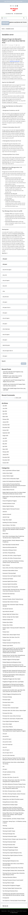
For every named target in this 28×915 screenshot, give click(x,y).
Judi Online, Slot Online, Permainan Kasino (12, 558)
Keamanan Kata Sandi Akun (9, 593)
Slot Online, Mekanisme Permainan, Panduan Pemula (14, 784)
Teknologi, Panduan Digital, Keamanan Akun (12, 888)
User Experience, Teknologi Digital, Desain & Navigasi (14, 900)
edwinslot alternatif (7, 514)
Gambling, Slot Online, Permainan (10, 522)
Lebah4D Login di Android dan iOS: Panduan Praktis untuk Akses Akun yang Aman (13, 1)
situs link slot (6, 296)
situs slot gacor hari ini (8, 350)
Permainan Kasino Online (8, 702)
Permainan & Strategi (7, 697)
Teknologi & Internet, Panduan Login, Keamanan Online (14, 839)
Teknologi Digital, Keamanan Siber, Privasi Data (13, 867)
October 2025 (5, 430)
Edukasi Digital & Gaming (8, 506)
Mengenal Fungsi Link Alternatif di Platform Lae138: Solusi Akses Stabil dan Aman (13, 40)
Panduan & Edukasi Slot (8, 619)
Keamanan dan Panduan (8, 578)
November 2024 (6, 460)
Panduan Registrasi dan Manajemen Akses (12, 662)
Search (3, 361)
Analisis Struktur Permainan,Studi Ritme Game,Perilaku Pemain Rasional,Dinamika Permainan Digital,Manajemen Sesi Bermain (14, 485)
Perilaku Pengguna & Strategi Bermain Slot (12, 694)
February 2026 (6, 419)
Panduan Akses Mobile (8, 622)
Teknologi (5, 825)
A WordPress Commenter (8, 397)
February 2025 (6, 451)
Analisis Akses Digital (7, 473)
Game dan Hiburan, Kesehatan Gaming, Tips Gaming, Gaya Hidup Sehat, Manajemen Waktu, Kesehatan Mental (14, 529)
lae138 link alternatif (15, 61)
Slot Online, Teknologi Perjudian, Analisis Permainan (14, 793)
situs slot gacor (6, 280)
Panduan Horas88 (6, 640)
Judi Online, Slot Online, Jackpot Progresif (12, 555)
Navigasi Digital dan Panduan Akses (10, 614)
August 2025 (5, 435)
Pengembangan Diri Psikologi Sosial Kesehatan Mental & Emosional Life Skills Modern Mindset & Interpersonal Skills (13, 686)
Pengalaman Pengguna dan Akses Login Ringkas (13, 681)
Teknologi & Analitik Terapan (9, 831)
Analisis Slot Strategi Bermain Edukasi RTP (12, 481)
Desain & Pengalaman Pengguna (10, 500)
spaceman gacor (6, 345)
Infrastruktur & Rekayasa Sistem (10, 550)
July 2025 (5, 438)
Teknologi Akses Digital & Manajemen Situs (12, 852)
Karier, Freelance (6, 565)
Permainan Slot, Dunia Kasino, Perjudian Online (13, 718)
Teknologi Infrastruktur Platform (10, 877)
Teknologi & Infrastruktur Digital (9, 836)
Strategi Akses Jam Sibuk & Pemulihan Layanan (13, 799)
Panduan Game (6, 632)
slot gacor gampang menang (9, 772)
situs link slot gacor (7, 269)
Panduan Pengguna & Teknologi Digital (11, 659)
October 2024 (5, 462)
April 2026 (5, 413)
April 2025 (5, 446)
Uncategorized (6, 897)
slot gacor (5, 302)
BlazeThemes (15, 912)
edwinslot (5, 511)
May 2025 (5, 443)
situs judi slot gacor (7, 739)
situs (4, 291)
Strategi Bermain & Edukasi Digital (10, 804)
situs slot (5, 275)
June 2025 (5, 441)
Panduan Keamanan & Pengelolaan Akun (11, 642)
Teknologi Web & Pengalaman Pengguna (11, 885)
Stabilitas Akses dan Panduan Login (10, 796)
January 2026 (5, 422)
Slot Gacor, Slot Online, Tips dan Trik (10, 777)
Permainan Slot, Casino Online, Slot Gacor (12, 716)
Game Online (5, 533)
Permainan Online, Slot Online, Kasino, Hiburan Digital (14, 710)
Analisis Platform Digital (8, 476)
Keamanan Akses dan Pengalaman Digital (12, 576)
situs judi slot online (7, 741)
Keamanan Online (6, 596)
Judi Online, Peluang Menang (9, 552)
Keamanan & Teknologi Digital (9, 573)
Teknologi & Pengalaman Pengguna (10, 847)
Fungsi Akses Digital (7, 519)
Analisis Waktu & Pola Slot (8, 489)
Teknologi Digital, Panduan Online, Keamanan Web (13, 870)
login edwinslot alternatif (8, 611)
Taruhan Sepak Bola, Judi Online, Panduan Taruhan (13, 818)
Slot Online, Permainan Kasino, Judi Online (12, 791)
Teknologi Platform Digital (8, 882)
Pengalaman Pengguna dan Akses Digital (11, 679)
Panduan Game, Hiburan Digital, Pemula (11, 634)
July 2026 (5, 405)
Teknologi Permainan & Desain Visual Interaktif (13, 880)
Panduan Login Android (8, 645)
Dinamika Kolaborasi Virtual (9, 503)
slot (3, 766)
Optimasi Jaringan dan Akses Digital (10, 617)
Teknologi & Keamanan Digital (9, 841)
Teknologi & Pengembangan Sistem (10, 850)
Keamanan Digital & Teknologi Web (10, 586)
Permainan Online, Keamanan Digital (10, 707)
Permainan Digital (6, 699)
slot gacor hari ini (6, 307)
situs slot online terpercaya (9, 755)
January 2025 (5, 454)
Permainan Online (6, 705)
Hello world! (18, 397)
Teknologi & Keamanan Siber (9, 844)
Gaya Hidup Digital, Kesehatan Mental (11, 544)
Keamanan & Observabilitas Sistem (10, 570)
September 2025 (6, 432)
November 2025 (6, 427)
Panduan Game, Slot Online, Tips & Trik (11, 637)
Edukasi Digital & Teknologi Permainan (11, 509)
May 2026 (5, 411)
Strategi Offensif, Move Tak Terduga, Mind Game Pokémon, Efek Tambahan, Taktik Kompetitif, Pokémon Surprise (13, 814)
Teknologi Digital (6, 858)
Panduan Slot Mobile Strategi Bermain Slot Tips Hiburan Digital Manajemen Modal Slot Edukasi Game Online (14, 666)
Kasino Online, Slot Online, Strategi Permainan (13, 567)
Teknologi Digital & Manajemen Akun (11, 860)
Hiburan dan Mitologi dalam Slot (10, 547)
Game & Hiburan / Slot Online (9, 525)
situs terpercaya (6, 329)
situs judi (5, 733)
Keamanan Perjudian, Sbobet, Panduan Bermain (13, 599)
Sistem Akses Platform (8, 726)
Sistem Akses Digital (7, 724)
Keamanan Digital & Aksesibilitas (10, 584)
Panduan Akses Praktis (8, 625)
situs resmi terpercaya (7, 744)
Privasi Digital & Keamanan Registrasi (11, 721)
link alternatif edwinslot (8, 608)
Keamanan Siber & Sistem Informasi (10, 601)
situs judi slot (6, 736)
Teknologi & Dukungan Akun (9, 833)
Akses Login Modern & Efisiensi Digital (11, 470)
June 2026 (5, 408)
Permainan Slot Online (7, 713)
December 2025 (6, 424)
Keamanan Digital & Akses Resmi (10, 581)
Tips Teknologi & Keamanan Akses (10, 891)
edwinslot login (6, 517)
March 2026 (5, 416)
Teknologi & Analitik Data (8, 828)
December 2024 (6, 457)
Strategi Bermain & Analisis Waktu (10, 802)
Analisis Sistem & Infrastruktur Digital (11, 478)
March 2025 (5, 449)
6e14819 (5, 45)
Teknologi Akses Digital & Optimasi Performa (12, 855)
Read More (4, 253)
